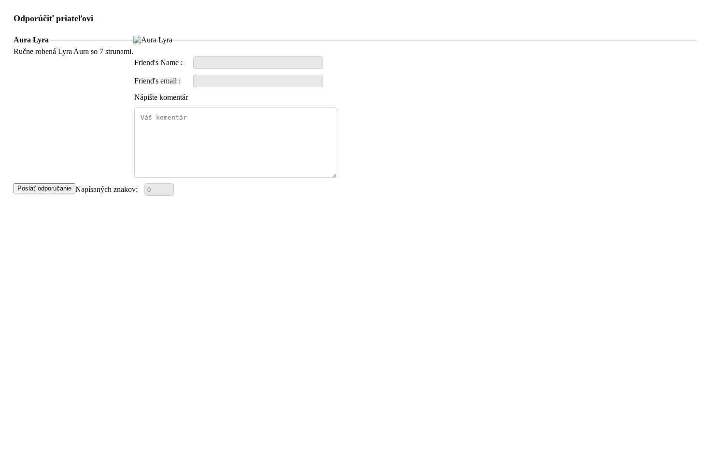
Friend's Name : (158, 62)
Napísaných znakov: (106, 189)
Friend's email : (157, 81)
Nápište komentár (161, 97)
